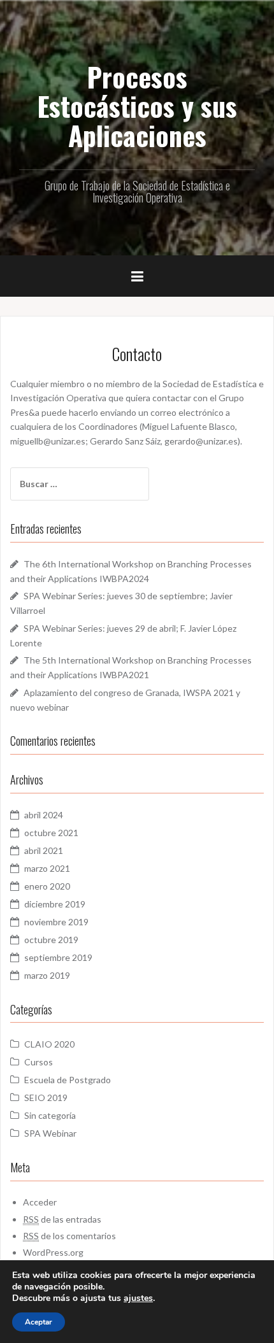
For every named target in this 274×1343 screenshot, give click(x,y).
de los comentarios (69, 1235)
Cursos (38, 1061)
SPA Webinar (50, 1133)
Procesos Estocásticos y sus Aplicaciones (137, 106)
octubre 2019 (51, 939)
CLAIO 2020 (49, 1044)
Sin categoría (50, 1115)
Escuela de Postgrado (67, 1079)
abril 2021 (43, 850)
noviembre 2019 (56, 921)
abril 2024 (43, 814)
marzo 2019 (47, 975)
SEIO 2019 (46, 1097)
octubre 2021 (51, 832)
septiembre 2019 (58, 957)
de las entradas (62, 1219)
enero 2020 (47, 886)
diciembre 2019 (54, 904)
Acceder (40, 1202)
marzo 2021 (47, 868)
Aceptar (38, 1322)
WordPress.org (53, 1252)
